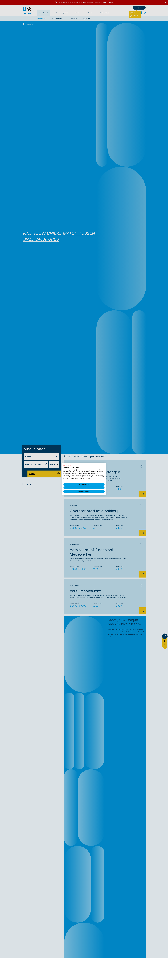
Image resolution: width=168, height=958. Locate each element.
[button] (68, 465)
